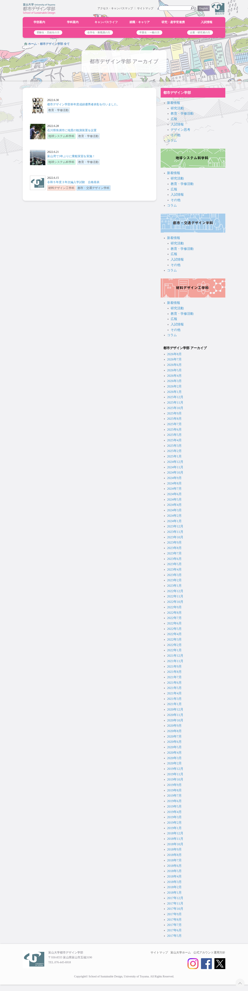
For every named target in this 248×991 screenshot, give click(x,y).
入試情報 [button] (206, 22)
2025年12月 (175, 397)
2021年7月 (174, 677)
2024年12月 (175, 462)
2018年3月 (174, 882)
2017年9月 (174, 914)
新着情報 (173, 103)
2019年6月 (174, 801)
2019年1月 (174, 828)
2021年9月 (174, 666)
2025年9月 (174, 413)
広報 (174, 119)
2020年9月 (174, 725)
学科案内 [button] (73, 22)
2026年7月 (174, 359)
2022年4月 (174, 634)
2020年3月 (174, 758)
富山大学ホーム (180, 952)
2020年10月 (175, 720)
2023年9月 (174, 542)
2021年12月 (175, 655)
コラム (172, 140)
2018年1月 (174, 892)
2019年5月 (174, 806)
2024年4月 (174, 505)
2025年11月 (175, 402)
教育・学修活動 (182, 113)
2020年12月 (175, 709)
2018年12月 (175, 833)
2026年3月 (174, 381)
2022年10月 (175, 602)
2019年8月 (174, 790)
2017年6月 (174, 930)
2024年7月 (174, 488)
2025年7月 (174, 424)
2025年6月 (174, 429)
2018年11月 (175, 839)
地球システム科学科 (193, 158)
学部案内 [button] (39, 22)
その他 (175, 135)
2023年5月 (174, 564)
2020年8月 (174, 731)
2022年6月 (174, 623)
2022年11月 (175, 596)
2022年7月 (174, 618)
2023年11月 (175, 532)
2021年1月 (174, 704)
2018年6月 (174, 866)
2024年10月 (175, 472)
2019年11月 (175, 774)
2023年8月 (174, 548)
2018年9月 (174, 849)
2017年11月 (175, 903)
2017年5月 (174, 936)
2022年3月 (174, 639)
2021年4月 (174, 693)
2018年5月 (174, 871)
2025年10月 (175, 408)
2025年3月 (174, 445)
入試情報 (177, 124)
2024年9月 (174, 478)
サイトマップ (145, 8)
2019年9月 (174, 785)
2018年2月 (174, 887)
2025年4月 (174, 440)
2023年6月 (174, 559)
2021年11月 (175, 661)
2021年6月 (174, 682)
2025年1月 (174, 456)
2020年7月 (174, 736)
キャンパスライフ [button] (106, 22)
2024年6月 (174, 494)
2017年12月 (175, 898)
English (203, 8)
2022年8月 (174, 612)
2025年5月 (174, 435)
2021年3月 (174, 699)
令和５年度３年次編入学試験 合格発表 (73, 182)
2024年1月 (174, 521)
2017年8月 (174, 919)
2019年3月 (174, 817)
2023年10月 (175, 537)
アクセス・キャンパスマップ (115, 8)
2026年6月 (174, 365)
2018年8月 (174, 855)
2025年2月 (174, 451)
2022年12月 (175, 591)
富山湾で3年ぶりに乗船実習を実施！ (71, 156)
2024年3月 (174, 510)
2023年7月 (174, 553)
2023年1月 (174, 585)
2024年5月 (174, 499)
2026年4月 (174, 375)
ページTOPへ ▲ (240, 983)
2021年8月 (174, 672)
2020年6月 (174, 742)
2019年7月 (174, 795)
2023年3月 (174, 575)
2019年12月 (175, 769)
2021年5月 (174, 688)
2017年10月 (175, 909)
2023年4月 (174, 569)
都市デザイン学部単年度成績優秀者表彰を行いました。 (83, 104)
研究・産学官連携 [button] (173, 22)
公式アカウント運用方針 (209, 952)
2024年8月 (174, 483)
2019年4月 (174, 812)
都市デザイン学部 (177, 92)
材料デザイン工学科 (193, 288)
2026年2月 (174, 386)
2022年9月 (174, 607)
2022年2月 (174, 645)
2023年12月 (175, 526)
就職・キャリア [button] (139, 22)
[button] (48, 32)
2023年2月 (174, 580)
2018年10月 (175, 844)
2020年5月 (174, 747)
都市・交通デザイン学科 (193, 223)
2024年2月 (174, 515)
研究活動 (177, 108)
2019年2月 (174, 822)
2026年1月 (174, 392)
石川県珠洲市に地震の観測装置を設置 (72, 130)
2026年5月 (174, 370)
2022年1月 (174, 650)
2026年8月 (174, 354)
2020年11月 (175, 715)
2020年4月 (174, 752)
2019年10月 (175, 779)
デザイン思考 (180, 129)
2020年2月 (174, 763)
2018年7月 (174, 860)
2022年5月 (174, 629)
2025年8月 (174, 418)
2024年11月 (175, 467)
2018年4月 (174, 876)
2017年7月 (174, 925)
